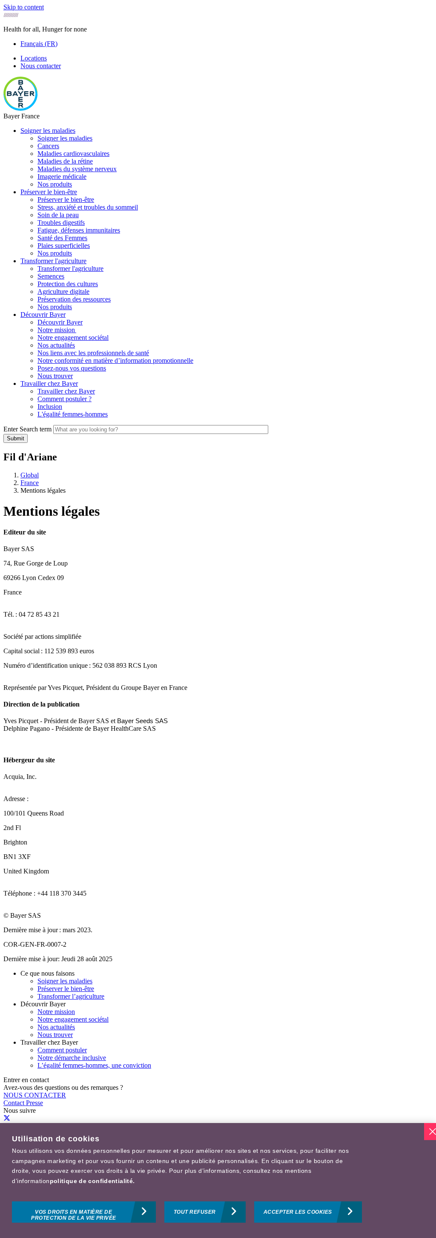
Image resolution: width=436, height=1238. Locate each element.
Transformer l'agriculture (53, 260)
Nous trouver (55, 375)
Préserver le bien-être (48, 191)
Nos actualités (56, 345)
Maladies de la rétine (65, 161)
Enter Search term (27, 429)
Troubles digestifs (61, 222)
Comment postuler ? (64, 398)
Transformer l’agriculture (70, 996)
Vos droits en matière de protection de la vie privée (73, 1215)
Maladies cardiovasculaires (73, 153)
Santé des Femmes (62, 237)
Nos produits (54, 184)
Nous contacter (40, 65)
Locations (33, 58)
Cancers (48, 145)
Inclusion (49, 406)
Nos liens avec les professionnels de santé (93, 352)
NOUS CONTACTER (34, 1095)
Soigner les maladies (47, 130)
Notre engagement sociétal (73, 337)
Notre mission (56, 329)
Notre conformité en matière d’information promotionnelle (115, 360)
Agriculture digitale (63, 291)
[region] (218, 1180)
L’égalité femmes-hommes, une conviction (94, 1065)
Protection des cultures (67, 283)
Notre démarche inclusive (71, 1057)
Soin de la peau (58, 214)
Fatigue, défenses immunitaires (78, 230)
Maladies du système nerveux (77, 168)
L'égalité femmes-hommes (72, 414)
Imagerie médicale (61, 176)
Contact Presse (23, 1102)
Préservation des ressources (74, 299)
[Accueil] (20, 108)
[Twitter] (6, 1118)
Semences (50, 276)
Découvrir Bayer (43, 314)
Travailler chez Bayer (49, 383)
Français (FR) (38, 43)
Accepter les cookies (298, 1212)
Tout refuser (195, 1212)
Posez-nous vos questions (71, 368)
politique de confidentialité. (92, 1181)
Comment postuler (62, 1050)
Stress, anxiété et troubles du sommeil (87, 207)
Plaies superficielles (63, 245)
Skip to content (23, 7)
